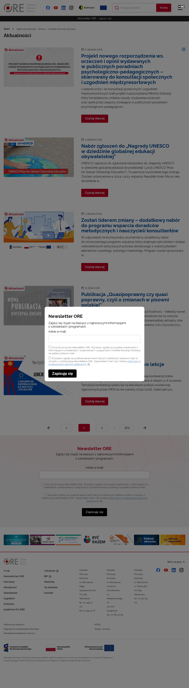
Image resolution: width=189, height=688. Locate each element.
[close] (182, 7)
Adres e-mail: (57, 331)
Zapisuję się (62, 373)
